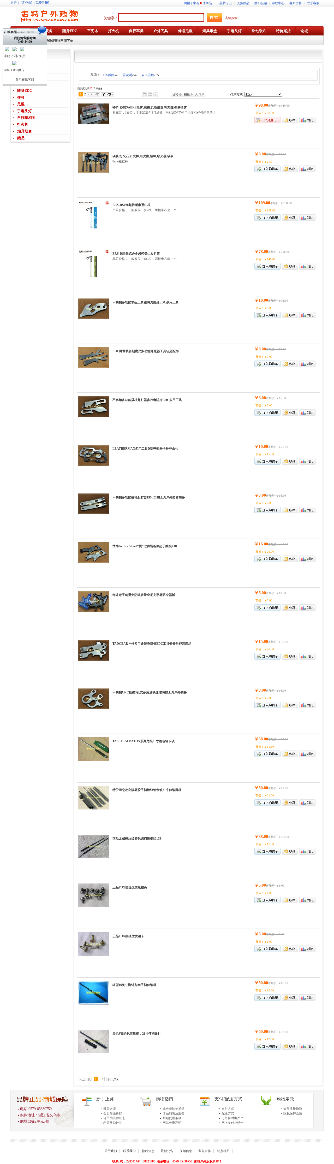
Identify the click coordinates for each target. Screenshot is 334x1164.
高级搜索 (231, 18)
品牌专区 (225, 3)
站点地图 (223, 1151)
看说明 (129, 75)
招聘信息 (148, 1151)
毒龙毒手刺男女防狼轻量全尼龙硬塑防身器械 (143, 595)
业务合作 (204, 1151)
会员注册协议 (292, 1109)
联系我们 (129, 1151)
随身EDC (24, 91)
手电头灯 (24, 111)
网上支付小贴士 (232, 1123)
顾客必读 (109, 1109)
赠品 (21, 138)
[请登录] (26, 2)
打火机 (22, 124)
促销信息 (186, 1151)
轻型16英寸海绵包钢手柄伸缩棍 (134, 985)
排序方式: (236, 94)
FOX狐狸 (109, 75)
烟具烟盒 (24, 131)
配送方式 (228, 1113)
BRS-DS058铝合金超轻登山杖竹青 (136, 253)
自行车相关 (26, 118)
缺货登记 (267, 120)
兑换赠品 (243, 3)
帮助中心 (278, 3)
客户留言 (295, 3)
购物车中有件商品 (198, 3)
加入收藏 (290, 120)
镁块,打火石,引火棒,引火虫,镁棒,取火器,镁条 (143, 156)
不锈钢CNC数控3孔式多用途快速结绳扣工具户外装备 (149, 692)
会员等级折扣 (112, 1113)
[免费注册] (41, 2)
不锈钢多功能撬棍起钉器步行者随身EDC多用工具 (147, 400)
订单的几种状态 (114, 1118)
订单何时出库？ (232, 1118)
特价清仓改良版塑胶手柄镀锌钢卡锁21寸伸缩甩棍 (146, 790)
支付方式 (228, 1109)
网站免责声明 (172, 1123)
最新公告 (167, 1151)
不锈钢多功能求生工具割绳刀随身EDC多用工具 (145, 302)
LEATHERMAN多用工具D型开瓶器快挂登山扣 (145, 448)
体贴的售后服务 (173, 1113)
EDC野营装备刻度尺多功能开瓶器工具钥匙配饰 (145, 351)
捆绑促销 (260, 3)
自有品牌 (150, 75)
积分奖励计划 (112, 1123)
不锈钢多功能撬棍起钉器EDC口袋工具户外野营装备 (148, 497)
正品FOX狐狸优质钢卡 (128, 936)
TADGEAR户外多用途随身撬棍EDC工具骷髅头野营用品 (151, 643)
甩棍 (21, 104)
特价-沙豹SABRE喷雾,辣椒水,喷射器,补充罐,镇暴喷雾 (149, 107)
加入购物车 (267, 217)
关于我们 (110, 1151)
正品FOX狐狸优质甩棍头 (129, 887)
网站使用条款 (172, 1118)
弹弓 (21, 97)
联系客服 (313, 3)
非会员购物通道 (173, 1109)
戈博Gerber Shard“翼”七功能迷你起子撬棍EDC (145, 546)
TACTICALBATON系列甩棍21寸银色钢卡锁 (143, 741)
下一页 (107, 94)
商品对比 (307, 120)
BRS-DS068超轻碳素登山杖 (131, 205)
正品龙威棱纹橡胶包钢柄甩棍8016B (137, 838)
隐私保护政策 (292, 1113)
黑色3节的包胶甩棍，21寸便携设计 (136, 1033)
